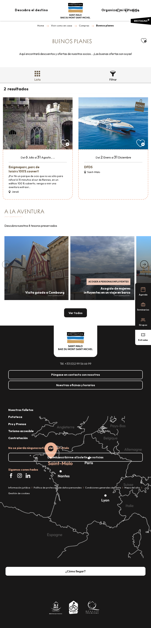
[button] (118, 10)
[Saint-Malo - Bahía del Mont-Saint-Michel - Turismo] (75, 11)
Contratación (18, 438)
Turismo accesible (21, 431)
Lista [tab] (37, 79)
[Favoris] (126, 10)
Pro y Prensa (17, 424)
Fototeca (15, 417)
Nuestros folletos (20, 410)
